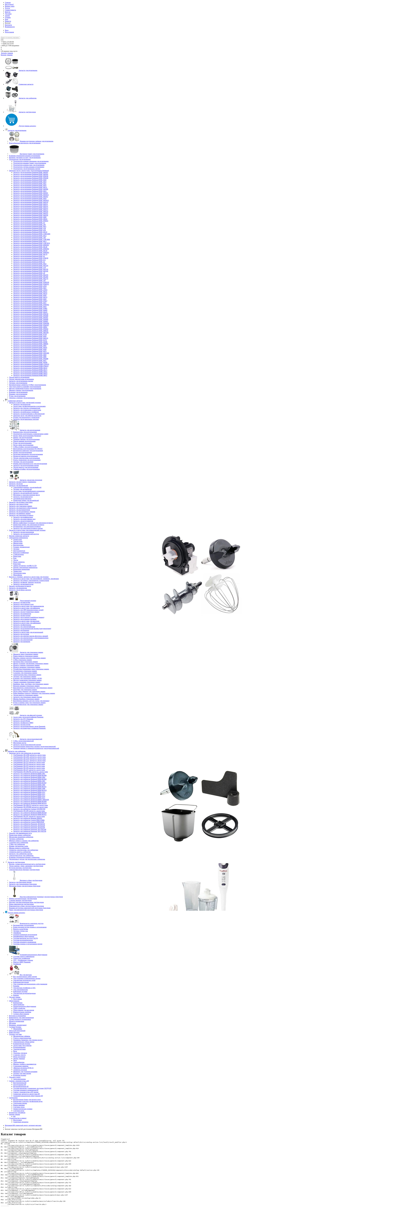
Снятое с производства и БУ (19, 1081)
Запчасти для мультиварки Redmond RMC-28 (29, 273)
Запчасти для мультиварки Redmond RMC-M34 (29, 306)
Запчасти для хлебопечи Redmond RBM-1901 (29, 773)
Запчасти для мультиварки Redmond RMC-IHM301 (31, 245)
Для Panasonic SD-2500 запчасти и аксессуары (29, 755)
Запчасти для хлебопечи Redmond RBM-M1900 (30, 775)
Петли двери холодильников (23, 445)
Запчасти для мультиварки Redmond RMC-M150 (30, 251)
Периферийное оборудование (23, 936)
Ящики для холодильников (22, 437)
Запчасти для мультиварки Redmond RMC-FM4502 (31, 305)
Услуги (7, 8)
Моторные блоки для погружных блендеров (24, 886)
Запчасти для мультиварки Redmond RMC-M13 (29, 241)
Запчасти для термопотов (22, 614)
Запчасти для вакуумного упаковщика (22, 482)
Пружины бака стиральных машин (25, 662)
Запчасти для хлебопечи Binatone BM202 (27, 818)
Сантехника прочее (20, 1103)
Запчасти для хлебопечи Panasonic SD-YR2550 (29, 831)
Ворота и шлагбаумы (20, 929)
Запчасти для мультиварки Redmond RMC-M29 (29, 198)
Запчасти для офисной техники (31, 715)
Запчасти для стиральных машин (31, 652)
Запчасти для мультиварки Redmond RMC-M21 (29, 183)
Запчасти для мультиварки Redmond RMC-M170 (30, 254)
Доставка (8, 14)
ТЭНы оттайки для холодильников (25, 447)
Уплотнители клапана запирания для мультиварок (31, 161)
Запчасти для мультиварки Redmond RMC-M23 (29, 191)
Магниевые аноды (19, 743)
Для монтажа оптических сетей (24, 980)
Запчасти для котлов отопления (31, 480)
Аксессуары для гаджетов (22, 1045)
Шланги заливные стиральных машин (26, 667)
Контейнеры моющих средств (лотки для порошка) (31, 701)
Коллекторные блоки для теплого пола (27, 1099)
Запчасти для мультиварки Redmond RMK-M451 (30, 372)
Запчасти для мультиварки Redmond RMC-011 (29, 260)
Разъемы (16, 986)
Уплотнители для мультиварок (20, 159)
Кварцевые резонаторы (21, 569)
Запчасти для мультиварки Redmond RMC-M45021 (31, 200)
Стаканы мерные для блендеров (20, 900)
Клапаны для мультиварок (18, 392)
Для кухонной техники (28, 600)
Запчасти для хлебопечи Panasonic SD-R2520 (29, 826)
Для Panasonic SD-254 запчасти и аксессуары (29, 764)
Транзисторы (17, 541)
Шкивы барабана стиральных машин (26, 699)
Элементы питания (20, 1070)
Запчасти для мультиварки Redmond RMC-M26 (29, 299)
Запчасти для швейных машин (20, 513)
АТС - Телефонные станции (23, 960)
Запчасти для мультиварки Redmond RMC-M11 (29, 226)
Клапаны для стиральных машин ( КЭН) (27, 678)
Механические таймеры (21, 1036)
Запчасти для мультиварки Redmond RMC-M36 (29, 295)
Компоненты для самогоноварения (21, 1017)
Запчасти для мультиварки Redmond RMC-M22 (29, 264)
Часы (15, 1060)
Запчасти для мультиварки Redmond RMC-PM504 (30, 329)
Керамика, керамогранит (18, 1025)
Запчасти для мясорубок (21, 602)
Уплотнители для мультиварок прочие (26, 169)
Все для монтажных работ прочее (25, 976)
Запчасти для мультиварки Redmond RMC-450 (29, 230)
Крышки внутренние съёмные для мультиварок (36, 141)
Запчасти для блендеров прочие (20, 882)
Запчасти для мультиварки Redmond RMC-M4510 (30, 202)
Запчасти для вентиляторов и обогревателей (29, 414)
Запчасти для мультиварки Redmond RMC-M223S (30, 269)
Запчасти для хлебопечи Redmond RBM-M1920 (30, 813)
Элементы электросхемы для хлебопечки (23, 850)
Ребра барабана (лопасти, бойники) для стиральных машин (34, 693)
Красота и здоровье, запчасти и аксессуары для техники (29, 577)
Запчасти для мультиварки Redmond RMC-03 (29, 223)
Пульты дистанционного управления (26, 417)
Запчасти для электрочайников (24, 627)
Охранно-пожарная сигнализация (25, 934)
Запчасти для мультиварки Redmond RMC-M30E (30, 342)
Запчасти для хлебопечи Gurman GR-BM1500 (29, 809)
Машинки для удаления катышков (25, 1071)
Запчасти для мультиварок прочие (21, 381)
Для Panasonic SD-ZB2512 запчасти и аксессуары (30, 805)
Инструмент (17, 1120)
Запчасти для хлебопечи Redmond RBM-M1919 (30, 790)
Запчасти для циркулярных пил (24, 519)
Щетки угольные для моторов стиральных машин (30, 663)
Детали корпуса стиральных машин (25, 695)
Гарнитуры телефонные (21, 958)
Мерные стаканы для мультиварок (21, 390)
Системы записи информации (23, 956)
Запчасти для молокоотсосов (23, 584)
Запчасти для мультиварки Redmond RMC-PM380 (30, 316)
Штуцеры (12, 1023)
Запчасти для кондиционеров (23, 532)
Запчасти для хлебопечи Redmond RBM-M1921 (30, 814)
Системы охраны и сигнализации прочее (27, 944)
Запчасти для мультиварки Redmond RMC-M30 (29, 336)
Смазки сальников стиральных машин (26, 682)
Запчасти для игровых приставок (21, 502)
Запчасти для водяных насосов (20, 590)
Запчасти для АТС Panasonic (23, 719)
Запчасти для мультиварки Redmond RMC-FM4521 (31, 284)
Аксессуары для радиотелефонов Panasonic (28, 717)
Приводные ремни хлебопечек (20, 835)
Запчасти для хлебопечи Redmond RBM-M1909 (30, 801)
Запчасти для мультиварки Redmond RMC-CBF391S (31, 243)
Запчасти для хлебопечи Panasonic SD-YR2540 (29, 829)
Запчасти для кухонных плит (23, 604)
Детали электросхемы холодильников (26, 458)
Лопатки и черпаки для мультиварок (22, 398)
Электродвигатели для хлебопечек (21, 855)
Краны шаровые (19, 1105)
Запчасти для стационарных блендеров (23, 884)
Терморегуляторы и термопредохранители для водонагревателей (36, 748)
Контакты (8, 25)
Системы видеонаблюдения (23, 940)
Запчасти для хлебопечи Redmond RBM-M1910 (30, 803)
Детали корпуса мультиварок (19, 377)
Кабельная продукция (21, 982)
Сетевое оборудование (21, 1014)
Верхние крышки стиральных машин (26, 686)
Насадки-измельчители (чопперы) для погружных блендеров (41, 897)
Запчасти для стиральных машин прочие (27, 697)
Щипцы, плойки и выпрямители (24, 1064)
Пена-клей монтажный (17, 1030)
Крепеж (16, 995)
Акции (7, 15)
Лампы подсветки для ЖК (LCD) (25, 565)
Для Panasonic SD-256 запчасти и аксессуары (29, 768)
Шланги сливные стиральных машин (26, 665)
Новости (8, 21)
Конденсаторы (18, 545)
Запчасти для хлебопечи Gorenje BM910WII (28, 822)
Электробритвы (18, 1062)
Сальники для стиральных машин (25, 673)
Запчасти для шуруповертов (23, 521)
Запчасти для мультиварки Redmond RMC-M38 (29, 349)
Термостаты (17, 571)
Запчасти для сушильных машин (20, 506)
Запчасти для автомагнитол (23, 497)
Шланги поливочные (16, 1021)
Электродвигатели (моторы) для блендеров (24, 869)
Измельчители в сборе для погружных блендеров (26, 906)
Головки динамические (21, 547)
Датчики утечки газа (20, 931)
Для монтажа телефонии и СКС (24, 988)
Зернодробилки (18, 1004)
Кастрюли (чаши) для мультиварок (32, 154)
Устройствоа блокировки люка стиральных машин (31, 669)
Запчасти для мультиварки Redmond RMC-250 (29, 228)
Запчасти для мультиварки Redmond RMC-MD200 (30, 332)
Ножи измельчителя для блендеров (21, 904)
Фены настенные (19, 1057)
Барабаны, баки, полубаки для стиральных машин (31, 684)
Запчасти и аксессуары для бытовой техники (25, 402)
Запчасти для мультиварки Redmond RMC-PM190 (30, 176)
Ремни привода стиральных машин (25, 656)
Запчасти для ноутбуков (21, 721)
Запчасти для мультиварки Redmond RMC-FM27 (30, 301)
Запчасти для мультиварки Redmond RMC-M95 (29, 346)
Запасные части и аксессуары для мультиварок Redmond (29, 170)
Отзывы (8, 17)
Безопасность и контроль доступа (31, 923)
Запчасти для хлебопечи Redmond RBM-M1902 (30, 779)
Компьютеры (17, 1003)
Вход (6, 30)
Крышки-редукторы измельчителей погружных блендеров (29, 908)
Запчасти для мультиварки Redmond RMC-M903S (30, 331)
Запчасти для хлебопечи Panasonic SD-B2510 (29, 824)
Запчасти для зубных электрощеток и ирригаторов (31, 580)
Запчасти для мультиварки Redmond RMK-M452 (30, 373)
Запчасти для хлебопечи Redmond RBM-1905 (29, 781)
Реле (14, 558)
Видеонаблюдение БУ (21, 1086)
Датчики (16, 549)
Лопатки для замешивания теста (20, 833)
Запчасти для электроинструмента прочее (28, 528)
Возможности (10, 27)
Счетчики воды (18, 1111)
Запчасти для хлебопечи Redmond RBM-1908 (29, 788)
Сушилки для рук (19, 1055)
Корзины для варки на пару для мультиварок (25, 157)
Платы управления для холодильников (27, 460)
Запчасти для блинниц (21, 630)
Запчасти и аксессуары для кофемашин (27, 623)
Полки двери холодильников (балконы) (27, 436)
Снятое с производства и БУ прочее (25, 1092)
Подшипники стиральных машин (25, 671)
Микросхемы (18, 543)
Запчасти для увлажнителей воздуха (26, 534)
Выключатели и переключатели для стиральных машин (32, 688)
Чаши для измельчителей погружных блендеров (26, 910)
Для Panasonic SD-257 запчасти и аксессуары (29, 770)
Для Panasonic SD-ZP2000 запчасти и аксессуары (30, 807)
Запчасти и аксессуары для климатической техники (27, 530)
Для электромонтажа (20, 990)
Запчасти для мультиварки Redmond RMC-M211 (30, 187)
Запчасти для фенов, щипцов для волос (27, 582)
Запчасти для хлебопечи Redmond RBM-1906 (29, 785)
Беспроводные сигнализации (23, 925)
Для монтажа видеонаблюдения (24, 993)
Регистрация (9, 32)
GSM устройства (19, 1008)
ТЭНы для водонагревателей (23, 741)
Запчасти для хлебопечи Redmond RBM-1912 (29, 792)
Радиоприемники (19, 1047)
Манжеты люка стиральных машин (25, 654)
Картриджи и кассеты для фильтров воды (27, 1101)
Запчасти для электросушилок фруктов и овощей (30, 636)
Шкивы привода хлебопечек (19, 848)
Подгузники (17, 999)
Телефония (17, 964)
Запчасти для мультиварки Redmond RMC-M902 (30, 327)
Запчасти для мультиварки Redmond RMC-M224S (30, 271)
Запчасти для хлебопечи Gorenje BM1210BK (29, 820)
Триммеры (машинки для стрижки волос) (27, 1040)
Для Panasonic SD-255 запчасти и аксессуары (29, 766)
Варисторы (17, 556)
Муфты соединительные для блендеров (23, 898)
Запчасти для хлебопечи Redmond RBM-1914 (29, 796)
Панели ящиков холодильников (24, 441)
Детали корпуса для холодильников (25, 467)
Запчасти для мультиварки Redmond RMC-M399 (30, 362)
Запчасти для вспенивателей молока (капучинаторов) (32, 628)
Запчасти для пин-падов (21, 724)
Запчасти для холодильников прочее (26, 465)
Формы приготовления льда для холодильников (30, 463)
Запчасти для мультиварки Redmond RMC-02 (29, 262)
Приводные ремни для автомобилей (26, 500)
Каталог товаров (7, 53)
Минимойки (17, 1029)
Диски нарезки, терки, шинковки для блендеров (26, 866)
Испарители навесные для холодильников (28, 450)
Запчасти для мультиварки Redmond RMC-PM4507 (31, 325)
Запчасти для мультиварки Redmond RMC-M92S (30, 219)
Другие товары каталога (27, 126)
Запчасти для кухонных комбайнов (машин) (28, 617)
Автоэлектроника (19, 1079)
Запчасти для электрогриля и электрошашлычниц (30, 638)
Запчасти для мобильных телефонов (26, 412)
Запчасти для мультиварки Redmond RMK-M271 (30, 370)
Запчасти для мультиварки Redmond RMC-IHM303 (31, 252)
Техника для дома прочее (22, 1073)
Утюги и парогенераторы (22, 1038)
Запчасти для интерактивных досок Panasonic (29, 726)
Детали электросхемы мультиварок (21, 379)
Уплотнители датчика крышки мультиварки (28, 167)
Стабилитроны (18, 554)
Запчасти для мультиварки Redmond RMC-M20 (29, 180)
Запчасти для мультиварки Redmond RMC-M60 (29, 355)
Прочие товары (14, 1114)
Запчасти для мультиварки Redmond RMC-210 (29, 267)
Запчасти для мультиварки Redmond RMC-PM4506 (31, 323)
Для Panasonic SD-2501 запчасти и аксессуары (29, 757)
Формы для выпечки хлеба (18, 846)
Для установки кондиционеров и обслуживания (30, 984)
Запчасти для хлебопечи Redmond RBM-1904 (29, 777)
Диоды (15, 560)
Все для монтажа (26, 975)
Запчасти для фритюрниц (22, 625)
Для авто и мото (14, 1077)
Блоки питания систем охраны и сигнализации (30, 927)
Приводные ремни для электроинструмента (28, 525)
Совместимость (10, 10)
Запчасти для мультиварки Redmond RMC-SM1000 (31, 353)
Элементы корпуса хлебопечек (20, 852)
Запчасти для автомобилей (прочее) (25, 493)
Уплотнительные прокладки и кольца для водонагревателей (34, 746)
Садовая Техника (15, 1027)
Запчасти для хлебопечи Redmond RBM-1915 (29, 798)
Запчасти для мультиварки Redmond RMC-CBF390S (31, 239)
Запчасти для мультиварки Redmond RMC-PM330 (30, 314)
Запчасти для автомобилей (18, 485)
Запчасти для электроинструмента (21, 515)
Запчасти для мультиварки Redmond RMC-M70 (29, 351)
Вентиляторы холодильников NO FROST (27, 449)
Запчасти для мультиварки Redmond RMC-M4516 (30, 338)
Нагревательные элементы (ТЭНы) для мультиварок (27, 385)
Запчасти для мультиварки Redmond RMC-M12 (29, 236)
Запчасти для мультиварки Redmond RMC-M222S (30, 265)
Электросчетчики (19, 1049)
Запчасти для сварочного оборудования (23, 508)
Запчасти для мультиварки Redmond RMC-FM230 (30, 258)
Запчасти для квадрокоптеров (19, 510)
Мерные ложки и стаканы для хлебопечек (24, 841)
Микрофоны (17, 575)
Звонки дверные (19, 1058)
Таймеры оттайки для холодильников (26, 469)
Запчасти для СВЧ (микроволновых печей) (28, 610)
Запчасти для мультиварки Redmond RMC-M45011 (31, 195)
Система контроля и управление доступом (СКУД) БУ (32, 1088)
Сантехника (13, 1098)
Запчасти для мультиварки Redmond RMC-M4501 (30, 193)
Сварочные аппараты (20, 1122)
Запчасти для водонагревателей (31, 739)
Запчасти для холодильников (30, 430)
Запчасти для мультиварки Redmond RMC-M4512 (30, 206)
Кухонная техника (19, 1075)
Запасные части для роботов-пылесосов (27, 415)
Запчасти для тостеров (21, 634)
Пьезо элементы (19, 562)
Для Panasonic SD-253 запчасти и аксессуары (29, 762)
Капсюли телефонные (21, 552)
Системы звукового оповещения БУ (25, 1090)
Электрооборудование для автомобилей (27, 487)
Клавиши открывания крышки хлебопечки (24, 857)
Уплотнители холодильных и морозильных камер (30, 434)
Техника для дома (15, 1034)
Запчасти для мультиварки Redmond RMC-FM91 (30, 308)
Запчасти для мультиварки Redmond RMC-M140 (30, 247)
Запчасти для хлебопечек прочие (20, 854)
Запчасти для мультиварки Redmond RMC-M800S (30, 344)
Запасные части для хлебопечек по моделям (24, 753)
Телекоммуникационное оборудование (33, 955)
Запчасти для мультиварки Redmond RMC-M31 (29, 303)
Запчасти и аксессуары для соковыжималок (28, 606)
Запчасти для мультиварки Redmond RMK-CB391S (31, 364)
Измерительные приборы (22, 1012)
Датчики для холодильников (23, 462)
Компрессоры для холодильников (25, 432)
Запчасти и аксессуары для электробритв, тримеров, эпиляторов (36, 579)
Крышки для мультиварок (18, 394)
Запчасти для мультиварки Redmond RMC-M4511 (30, 204)
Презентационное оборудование (24, 1006)
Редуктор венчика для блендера (20, 868)
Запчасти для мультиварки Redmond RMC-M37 (29, 360)
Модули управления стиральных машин (27, 680)
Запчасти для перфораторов (23, 517)
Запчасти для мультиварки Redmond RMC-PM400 (30, 319)
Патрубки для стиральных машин (25, 689)
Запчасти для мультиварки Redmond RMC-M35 (29, 185)
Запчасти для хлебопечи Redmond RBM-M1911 (29, 787)
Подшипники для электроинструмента (27, 526)
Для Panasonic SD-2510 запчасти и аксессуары (29, 759)
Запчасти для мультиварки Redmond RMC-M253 (30, 297)
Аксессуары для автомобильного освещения (29, 491)
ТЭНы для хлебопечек (17, 844)
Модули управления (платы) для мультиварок (25, 388)
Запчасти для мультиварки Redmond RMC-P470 (30, 340)
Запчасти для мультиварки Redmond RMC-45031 (30, 290)
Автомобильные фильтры (22, 498)
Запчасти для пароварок (21, 641)
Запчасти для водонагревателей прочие (27, 744)
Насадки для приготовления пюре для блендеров (26, 902)
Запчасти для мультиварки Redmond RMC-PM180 (30, 178)
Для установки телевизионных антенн (26, 978)
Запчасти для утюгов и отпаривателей (26, 408)
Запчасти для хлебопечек (27, 98)
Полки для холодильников (22, 452)
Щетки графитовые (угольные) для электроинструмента (33, 523)
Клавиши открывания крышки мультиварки (24, 156)
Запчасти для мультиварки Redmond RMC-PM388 (30, 359)
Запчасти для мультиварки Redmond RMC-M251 (30, 292)
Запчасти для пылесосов (21, 404)
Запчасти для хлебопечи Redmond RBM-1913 (29, 794)
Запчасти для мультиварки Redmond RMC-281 (29, 224)
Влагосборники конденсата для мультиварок (25, 143)
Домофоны (17, 933)
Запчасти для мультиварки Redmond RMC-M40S (30, 310)
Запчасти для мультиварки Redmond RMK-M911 (30, 375)
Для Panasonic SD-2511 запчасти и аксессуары (29, 760)
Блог (6, 19)
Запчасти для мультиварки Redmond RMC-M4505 (30, 172)
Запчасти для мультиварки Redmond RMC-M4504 (30, 174)
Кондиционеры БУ (19, 1083)
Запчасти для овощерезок (18, 588)
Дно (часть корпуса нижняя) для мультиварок (25, 386)
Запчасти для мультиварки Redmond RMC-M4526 (30, 215)
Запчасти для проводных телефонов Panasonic (29, 728)
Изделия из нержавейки (17, 1016)
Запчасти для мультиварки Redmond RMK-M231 (30, 368)
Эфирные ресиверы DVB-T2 (23, 1068)
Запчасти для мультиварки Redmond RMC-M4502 (30, 197)
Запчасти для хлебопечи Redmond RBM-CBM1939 (31, 800)
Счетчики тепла (19, 1107)
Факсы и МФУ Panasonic (22, 962)
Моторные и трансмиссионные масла (26, 495)
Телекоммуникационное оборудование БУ (28, 1096)
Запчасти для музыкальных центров (26, 419)
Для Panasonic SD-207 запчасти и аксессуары (29, 816)
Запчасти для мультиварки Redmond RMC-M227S (30, 278)
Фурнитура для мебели (17, 1112)
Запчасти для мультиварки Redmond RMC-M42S (30, 312)
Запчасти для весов (16, 484)
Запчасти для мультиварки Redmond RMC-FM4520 (31, 282)
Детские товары (14, 997)
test (14, 1116)
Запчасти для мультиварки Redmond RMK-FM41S (30, 366)
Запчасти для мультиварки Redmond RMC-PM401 (30, 321)
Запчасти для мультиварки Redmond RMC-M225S (30, 275)
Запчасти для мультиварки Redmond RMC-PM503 (30, 221)
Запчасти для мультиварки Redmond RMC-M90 (29, 217)
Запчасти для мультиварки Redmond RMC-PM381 (30, 318)
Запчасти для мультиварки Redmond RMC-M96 (29, 357)
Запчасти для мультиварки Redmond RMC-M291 (30, 347)
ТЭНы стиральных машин (22, 660)
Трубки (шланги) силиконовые (20, 1019)
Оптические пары (19, 573)
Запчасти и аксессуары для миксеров (26, 621)
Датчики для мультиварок (18, 383)
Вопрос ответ (9, 6)
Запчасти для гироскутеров (18, 504)
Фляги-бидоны (14, 1032)
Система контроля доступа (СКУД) (25, 938)
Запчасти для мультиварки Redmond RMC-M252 (30, 293)
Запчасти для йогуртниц (21, 615)
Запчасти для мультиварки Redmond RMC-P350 (30, 334)
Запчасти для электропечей (22, 640)
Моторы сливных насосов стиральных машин (29, 658)
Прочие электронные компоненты (25, 567)
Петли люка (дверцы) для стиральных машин (29, 691)
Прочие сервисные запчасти (19, 536)
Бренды (7, 12)
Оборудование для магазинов (23, 1010)
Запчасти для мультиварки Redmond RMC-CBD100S (31, 234)
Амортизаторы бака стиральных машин (27, 675)
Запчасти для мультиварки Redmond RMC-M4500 (30, 189)
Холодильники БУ (19, 1084)
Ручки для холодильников (22, 443)
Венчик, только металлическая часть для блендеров (27, 864)
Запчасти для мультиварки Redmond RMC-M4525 (30, 213)
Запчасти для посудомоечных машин (26, 612)
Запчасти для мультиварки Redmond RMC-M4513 (30, 208)
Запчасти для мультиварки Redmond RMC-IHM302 (31, 249)
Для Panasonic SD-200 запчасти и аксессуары (29, 811)
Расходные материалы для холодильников (28, 454)
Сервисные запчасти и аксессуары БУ (26, 1094)
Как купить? (9, 4)
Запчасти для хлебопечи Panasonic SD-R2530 (29, 827)
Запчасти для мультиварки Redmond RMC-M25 (29, 182)
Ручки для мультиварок (17, 396)
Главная (8, 2)
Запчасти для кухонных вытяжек (24, 619)
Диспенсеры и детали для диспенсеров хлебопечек (27, 859)
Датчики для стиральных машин (24, 676)
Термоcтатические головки (22, 1109)
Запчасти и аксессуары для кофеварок (26, 608)
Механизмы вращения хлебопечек (21, 837)
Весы (15, 1051)
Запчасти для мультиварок (28, 70)
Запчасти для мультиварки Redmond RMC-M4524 (30, 211)
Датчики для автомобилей (22, 489)
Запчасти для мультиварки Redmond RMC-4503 (30, 286)
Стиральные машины (20, 1066)
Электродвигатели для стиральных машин (28, 704)
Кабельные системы (20, 991)
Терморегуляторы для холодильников (26, 439)
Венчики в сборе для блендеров (31, 880)
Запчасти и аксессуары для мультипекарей (28, 632)
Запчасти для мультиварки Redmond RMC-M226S (30, 277)
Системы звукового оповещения (24, 942)
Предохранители (19, 551)
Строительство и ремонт (17, 1118)
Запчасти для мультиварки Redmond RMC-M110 (30, 232)
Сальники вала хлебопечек (18, 842)
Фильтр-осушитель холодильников (25, 456)
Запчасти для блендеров (27, 112)
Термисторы (17, 539)
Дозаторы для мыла (20, 1053)
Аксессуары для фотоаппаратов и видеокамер (29, 406)
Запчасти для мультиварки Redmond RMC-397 (29, 280)
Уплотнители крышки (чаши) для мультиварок (29, 163)
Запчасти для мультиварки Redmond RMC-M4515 (30, 210)
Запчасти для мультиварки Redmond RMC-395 (29, 237)
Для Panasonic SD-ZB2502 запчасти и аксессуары (30, 772)
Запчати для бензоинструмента (20, 586)
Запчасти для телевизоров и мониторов (27, 410)
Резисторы (17, 564)
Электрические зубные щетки (23, 1042)
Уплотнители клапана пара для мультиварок (28, 165)
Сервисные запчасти (26, 84)
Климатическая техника (21, 1044)
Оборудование (14, 1001)
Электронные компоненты (18, 538)
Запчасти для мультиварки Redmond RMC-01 (29, 256)
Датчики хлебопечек (16, 839)
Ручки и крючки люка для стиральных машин (29, 702)
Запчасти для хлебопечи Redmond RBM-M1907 (30, 783)
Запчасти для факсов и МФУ (23, 723)
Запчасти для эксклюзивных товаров (22, 511)
